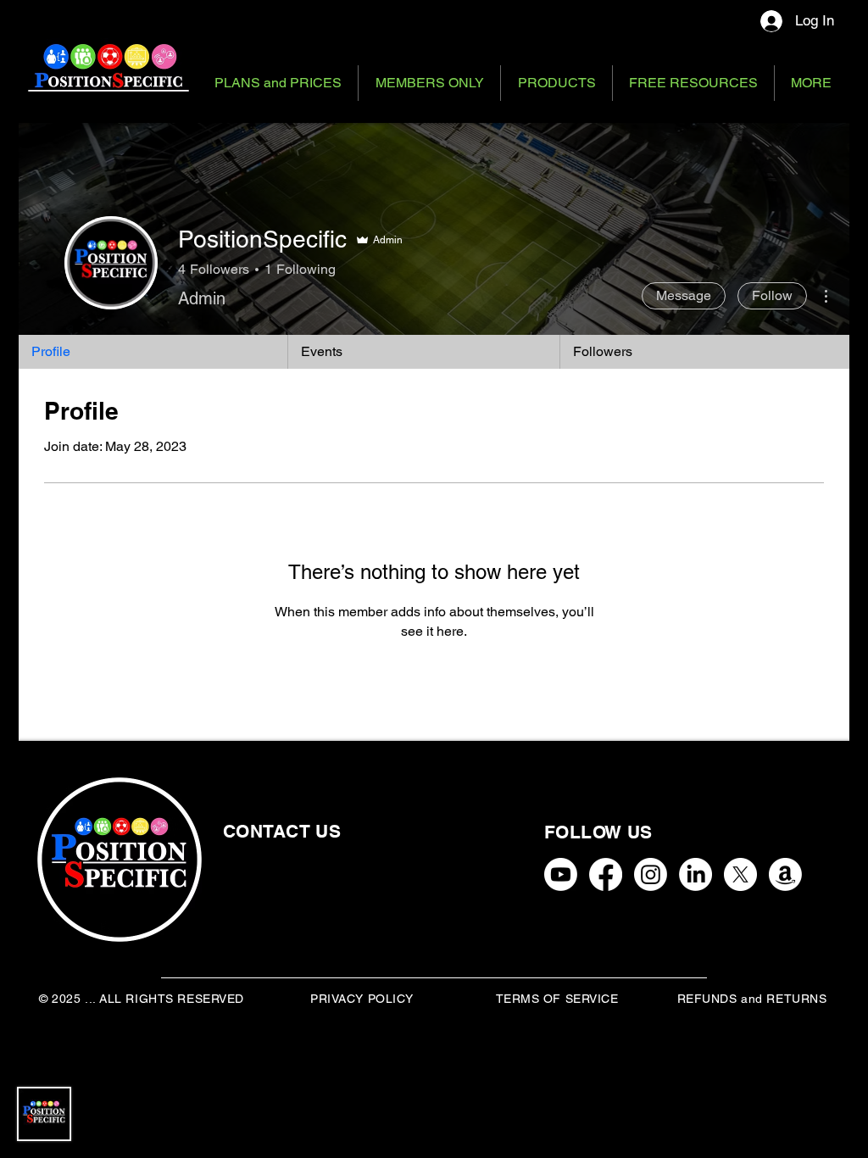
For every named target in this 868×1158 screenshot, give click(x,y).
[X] (740, 874)
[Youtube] (560, 874)
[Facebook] (605, 874)
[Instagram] (650, 874)
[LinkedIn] (695, 874)
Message (683, 295)
